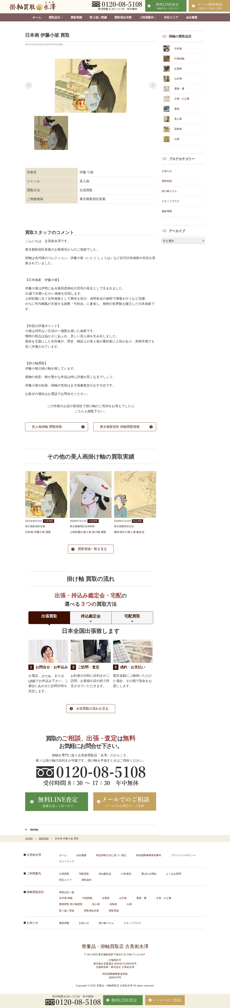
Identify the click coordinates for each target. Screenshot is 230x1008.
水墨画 (178, 68)
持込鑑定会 (105, 873)
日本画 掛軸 (65, 898)
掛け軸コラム (169, 191)
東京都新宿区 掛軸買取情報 (120, 427)
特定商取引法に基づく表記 (111, 855)
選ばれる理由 (148, 873)
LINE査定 (126, 873)
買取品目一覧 (66, 892)
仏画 (176, 139)
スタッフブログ (170, 201)
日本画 (178, 48)
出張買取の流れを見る (92, 708)
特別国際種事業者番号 (148, 855)
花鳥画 (178, 128)
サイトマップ (66, 861)
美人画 (178, 118)
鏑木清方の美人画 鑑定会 (129, 531)
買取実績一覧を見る (92, 549)
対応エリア (171, 17)
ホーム (37, 17)
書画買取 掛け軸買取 (70, 904)
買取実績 (76, 17)
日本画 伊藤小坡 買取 (38, 531)
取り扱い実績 (98, 17)
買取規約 (86, 879)
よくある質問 (173, 873)
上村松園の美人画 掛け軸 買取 (88, 531)
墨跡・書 (179, 88)
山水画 (178, 78)
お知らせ (167, 170)
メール (46, 675)
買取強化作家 (123, 17)
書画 (176, 108)
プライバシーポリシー (183, 855)
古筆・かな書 (181, 98)
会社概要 (191, 17)
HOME (29, 838)
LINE (32, 681)
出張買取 (64, 873)
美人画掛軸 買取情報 (47, 427)
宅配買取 (84, 873)
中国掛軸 (179, 58)
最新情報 (167, 211)
